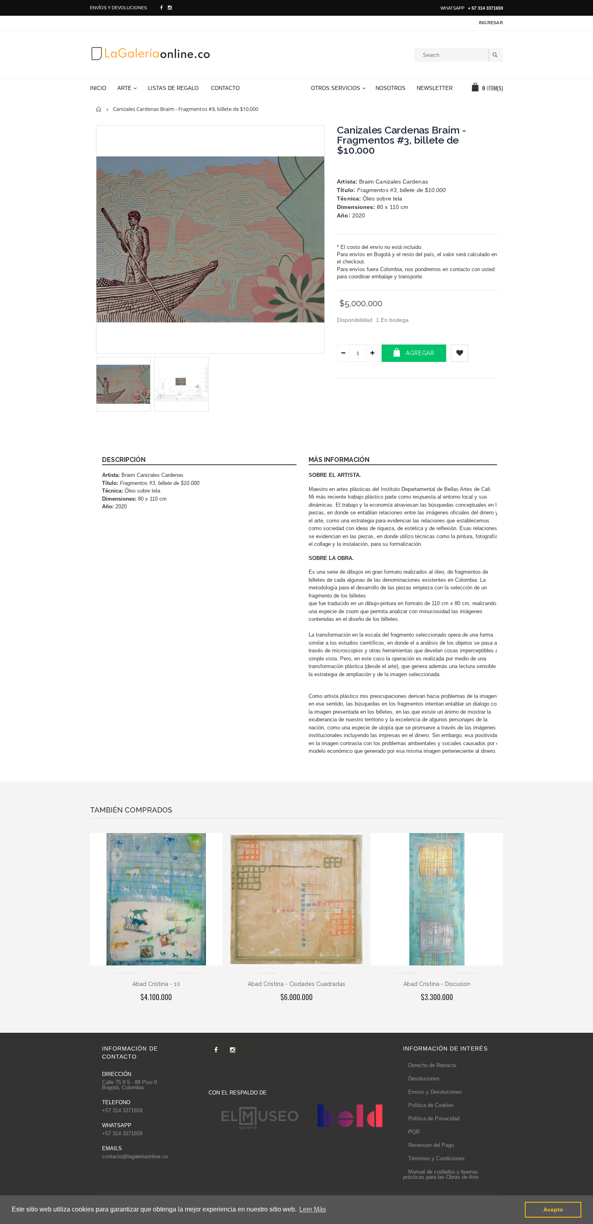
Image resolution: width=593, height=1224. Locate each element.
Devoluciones (424, 1079)
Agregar (420, 353)
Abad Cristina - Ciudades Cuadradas (296, 984)
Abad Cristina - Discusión (436, 984)
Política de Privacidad (433, 1118)
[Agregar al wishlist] (459, 353)
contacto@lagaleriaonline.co (135, 1156)
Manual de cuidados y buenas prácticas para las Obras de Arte (440, 1174)
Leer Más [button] (312, 1209)
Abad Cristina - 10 (156, 984)
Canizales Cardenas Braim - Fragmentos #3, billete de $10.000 (401, 140)
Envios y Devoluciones (435, 1092)
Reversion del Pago (431, 1145)
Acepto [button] (553, 1209)
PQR (414, 1132)
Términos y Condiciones (436, 1158)
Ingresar (491, 22)
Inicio (99, 109)
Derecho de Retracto (432, 1065)
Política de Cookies (431, 1105)
